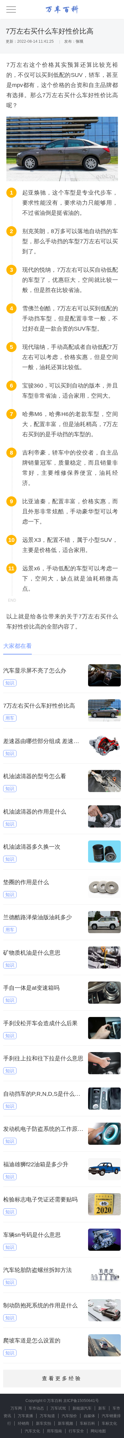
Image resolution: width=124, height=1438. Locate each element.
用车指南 (54, 1431)
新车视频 (65, 1423)
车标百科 (87, 1423)
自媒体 (89, 1416)
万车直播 (25, 1416)
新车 (102, 1408)
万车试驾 (58, 1408)
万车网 (16, 1408)
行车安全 (76, 1431)
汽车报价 (69, 1416)
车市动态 (36, 1408)
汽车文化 (32, 1431)
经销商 (23, 1423)
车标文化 (109, 1423)
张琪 (79, 41)
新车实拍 (43, 1423)
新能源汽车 (82, 1408)
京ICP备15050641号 (81, 1400)
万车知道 (47, 1416)
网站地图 (98, 1431)
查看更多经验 (62, 1378)
